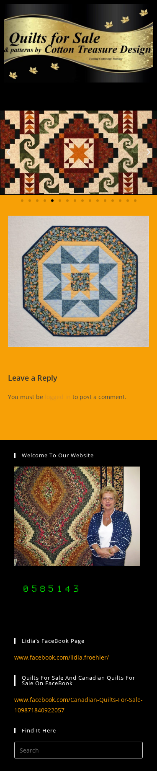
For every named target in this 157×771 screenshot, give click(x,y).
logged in (58, 397)
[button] (8, 152)
